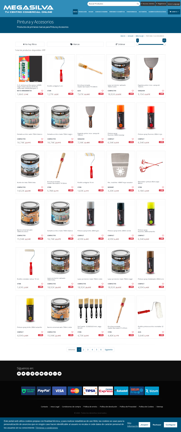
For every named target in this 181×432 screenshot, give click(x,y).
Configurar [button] (170, 425)
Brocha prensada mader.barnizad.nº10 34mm (87, 86)
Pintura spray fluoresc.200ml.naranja (116, 134)
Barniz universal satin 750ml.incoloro (24, 230)
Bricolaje (140, 36)
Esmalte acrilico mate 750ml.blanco (60, 231)
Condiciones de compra (71, 407)
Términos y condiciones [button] (46, 428)
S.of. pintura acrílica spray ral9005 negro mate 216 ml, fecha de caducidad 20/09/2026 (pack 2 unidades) (29, 87)
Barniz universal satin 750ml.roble (59, 327)
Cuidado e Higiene (101, 12)
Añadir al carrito (31, 99)
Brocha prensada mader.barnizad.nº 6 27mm (117, 327)
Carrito (175, 12)
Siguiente (109, 349)
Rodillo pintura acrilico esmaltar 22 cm (150, 327)
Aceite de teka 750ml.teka (26, 182)
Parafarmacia (132, 12)
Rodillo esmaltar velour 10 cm (28, 279)
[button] (75, 44)
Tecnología (82, 12)
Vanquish (141, 91)
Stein (49, 91)
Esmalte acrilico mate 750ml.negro (59, 134)
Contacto (44, 407)
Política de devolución (108, 407)
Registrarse (162, 4)
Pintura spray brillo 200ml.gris (88, 231)
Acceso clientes (148, 4)
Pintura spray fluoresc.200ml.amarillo (146, 230)
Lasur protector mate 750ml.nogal (120, 279)
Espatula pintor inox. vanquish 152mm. (149, 86)
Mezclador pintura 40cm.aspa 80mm (148, 182)
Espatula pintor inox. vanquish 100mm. (88, 134)
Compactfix (112, 91)
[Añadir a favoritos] (42, 90)
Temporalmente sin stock (60, 148)
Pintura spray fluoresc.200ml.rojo (150, 134)
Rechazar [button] (157, 425)
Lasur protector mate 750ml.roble (90, 279)
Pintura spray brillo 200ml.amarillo (29, 327)
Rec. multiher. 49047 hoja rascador (120, 182)
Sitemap (159, 407)
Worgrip (111, 187)
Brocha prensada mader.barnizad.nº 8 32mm (57, 182)
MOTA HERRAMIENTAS (24, 91)
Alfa (79, 91)
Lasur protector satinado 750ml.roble (117, 86)
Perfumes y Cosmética (117, 12)
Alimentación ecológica (157, 12)
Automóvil (143, 12)
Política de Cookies (146, 407)
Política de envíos (90, 407)
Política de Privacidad (128, 407)
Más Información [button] (132, 424)
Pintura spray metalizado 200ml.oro (151, 279)
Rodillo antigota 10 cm (86, 182)
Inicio (75, 12)
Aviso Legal (55, 407)
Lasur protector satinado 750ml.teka (56, 279)
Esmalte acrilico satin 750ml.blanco (29, 134)
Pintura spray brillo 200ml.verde (119, 231)
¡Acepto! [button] (144, 425)
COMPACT (111, 139)
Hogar (91, 12)
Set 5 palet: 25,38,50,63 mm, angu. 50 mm (90, 327)
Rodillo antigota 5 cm (55, 86)
